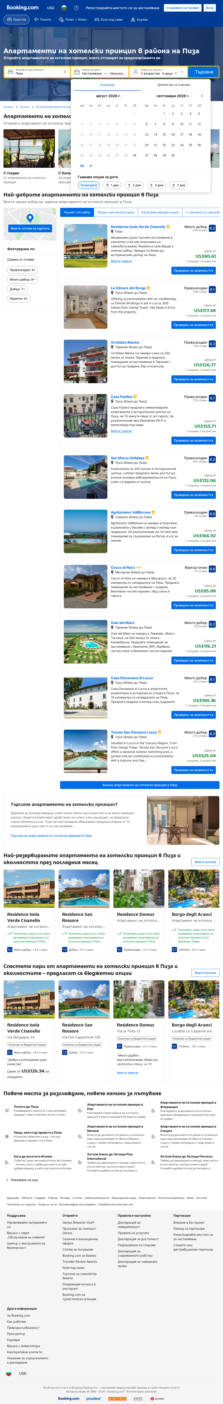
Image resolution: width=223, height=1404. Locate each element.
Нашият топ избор (77, 212)
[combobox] (37, 73)
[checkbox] (134, 113)
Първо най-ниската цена (116, 212)
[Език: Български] (64, 8)
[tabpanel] (140, 142)
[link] (30, 270)
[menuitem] (16, 19)
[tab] (107, 84)
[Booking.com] (22, 7)
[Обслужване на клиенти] (76, 8)
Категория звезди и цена (160, 212)
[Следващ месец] (202, 96)
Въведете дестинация (30, 69)
